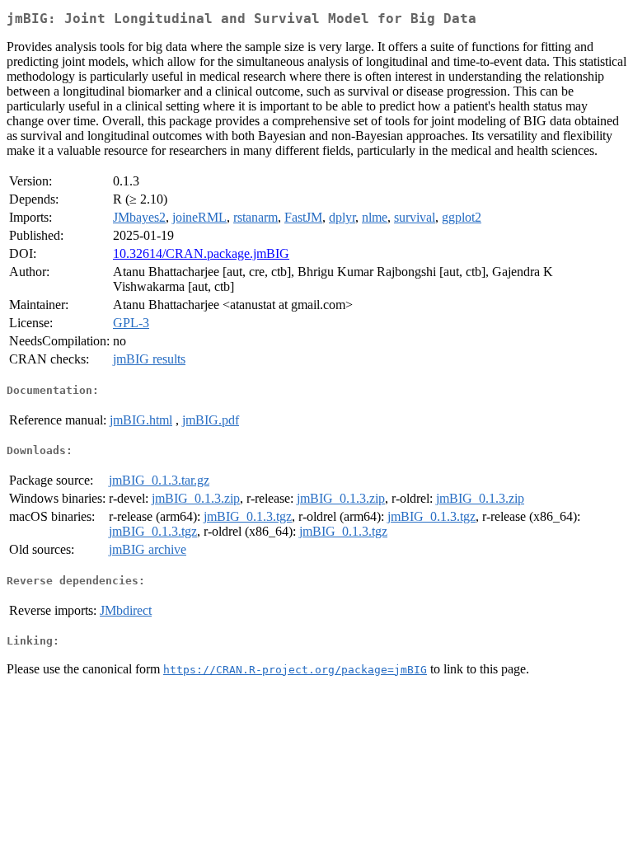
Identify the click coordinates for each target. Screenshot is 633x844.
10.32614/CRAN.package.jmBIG (201, 253)
